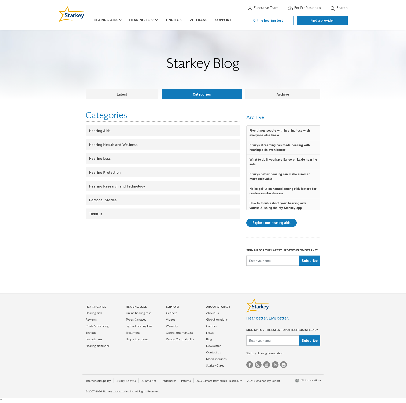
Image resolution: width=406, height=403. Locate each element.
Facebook (249, 364)
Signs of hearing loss (139, 326)
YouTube (266, 364)
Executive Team (265, 8)
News (210, 332)
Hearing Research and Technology (117, 186)
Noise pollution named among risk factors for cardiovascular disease (283, 191)
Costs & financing (97, 326)
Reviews (91, 319)
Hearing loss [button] (141, 20)
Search (342, 8)
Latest (122, 94)
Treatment (133, 332)
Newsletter (213, 345)
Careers (211, 326)
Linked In (275, 364)
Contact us (213, 352)
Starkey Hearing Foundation (264, 353)
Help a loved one (137, 339)
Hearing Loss (100, 158)
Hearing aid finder (97, 345)
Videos (170, 319)
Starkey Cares (215, 365)
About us (212, 313)
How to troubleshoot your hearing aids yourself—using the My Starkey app (278, 205)
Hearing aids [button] (106, 20)
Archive (283, 94)
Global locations (217, 319)
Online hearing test (268, 20)
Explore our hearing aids (271, 222)
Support (223, 20)
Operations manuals (179, 332)
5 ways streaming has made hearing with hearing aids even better (280, 147)
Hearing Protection (105, 172)
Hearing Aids (100, 130)
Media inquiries (216, 359)
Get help (171, 313)
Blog (209, 339)
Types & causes (136, 319)
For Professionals (307, 8)
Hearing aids (94, 313)
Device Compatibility (180, 339)
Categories (202, 94)
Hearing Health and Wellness (113, 144)
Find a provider (322, 20)
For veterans (94, 339)
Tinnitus (173, 20)
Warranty (172, 326)
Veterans (198, 20)
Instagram (258, 364)
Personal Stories (103, 199)
